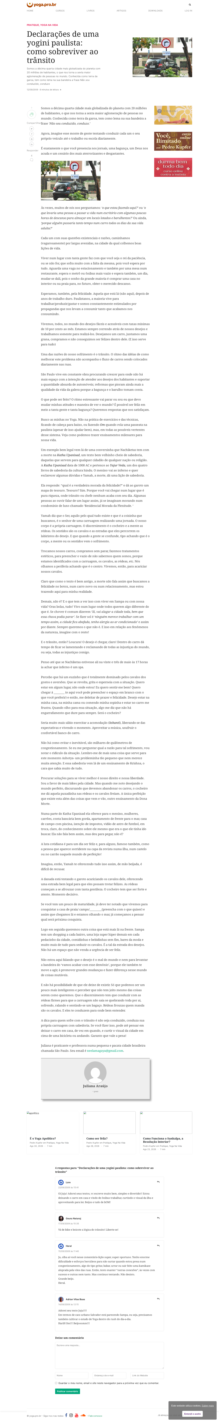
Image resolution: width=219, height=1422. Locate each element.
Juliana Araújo (95, 1086)
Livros (90, 10)
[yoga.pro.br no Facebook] (66, 1415)
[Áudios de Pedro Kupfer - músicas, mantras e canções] (83, 1415)
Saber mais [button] (208, 1405)
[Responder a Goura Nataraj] (158, 1218)
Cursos (60, 10)
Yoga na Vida (49, 24)
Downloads (155, 10)
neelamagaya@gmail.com (105, 1051)
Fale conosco (95, 1416)
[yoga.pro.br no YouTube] (76, 1415)
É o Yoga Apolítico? (43, 1138)
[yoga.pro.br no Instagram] (71, 1415)
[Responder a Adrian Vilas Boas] (158, 1298)
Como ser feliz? (97, 1138)
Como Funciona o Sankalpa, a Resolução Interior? (163, 1140)
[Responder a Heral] (158, 1245)
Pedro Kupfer (36, 1143)
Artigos (121, 10)
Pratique (33, 24)
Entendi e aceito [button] (192, 1414)
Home (30, 10)
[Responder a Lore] (158, 1181)
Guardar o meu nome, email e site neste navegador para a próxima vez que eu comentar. (108, 1383)
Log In (188, 10)
